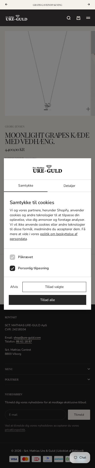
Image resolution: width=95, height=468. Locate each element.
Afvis (14, 287)
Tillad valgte (54, 287)
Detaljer (69, 185)
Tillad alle (47, 300)
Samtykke (25, 185)
